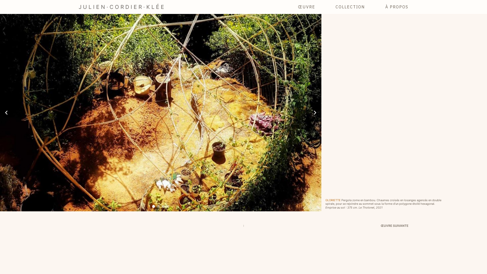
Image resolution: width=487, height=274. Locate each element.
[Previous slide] (6, 112)
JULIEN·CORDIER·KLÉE (122, 7)
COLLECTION (350, 6)
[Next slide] (315, 112)
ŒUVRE (306, 6)
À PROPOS (396, 6)
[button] (153, 206)
